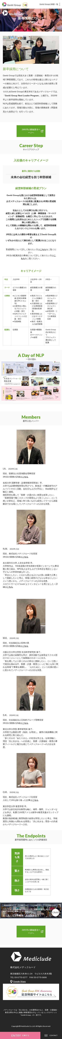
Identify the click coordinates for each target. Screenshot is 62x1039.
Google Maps (19, 981)
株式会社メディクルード (20, 553)
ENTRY (20, 1035)
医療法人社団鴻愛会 (18, 473)
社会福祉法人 (15, 643)
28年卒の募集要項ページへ (31, 131)
